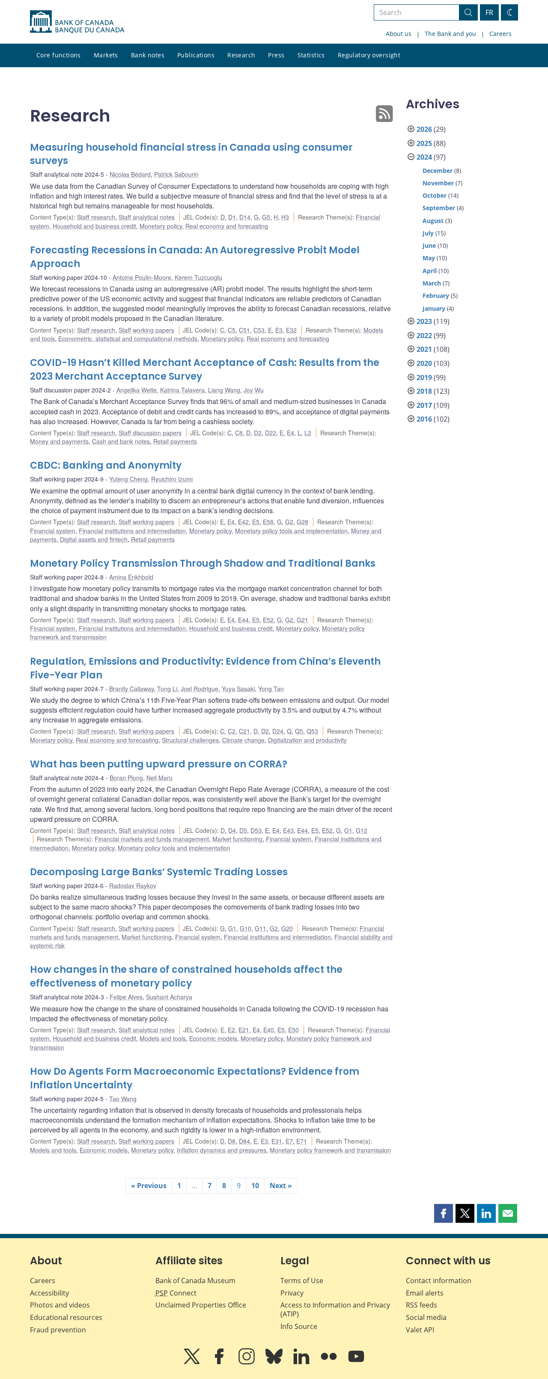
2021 (424, 349)
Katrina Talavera (182, 390)
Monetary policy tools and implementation (291, 530)
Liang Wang (224, 390)
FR (489, 12)
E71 (301, 1141)
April (430, 271)
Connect (176, 1293)
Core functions (58, 55)
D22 (270, 432)
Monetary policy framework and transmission (330, 1150)
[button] (443, 1213)
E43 (288, 830)
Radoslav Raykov (132, 885)
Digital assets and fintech (94, 539)
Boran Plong (126, 777)
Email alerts (425, 1293)
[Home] (77, 21)
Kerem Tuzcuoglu (198, 277)
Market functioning (237, 839)
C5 (231, 330)
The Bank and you (450, 34)
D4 (232, 830)
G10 (245, 928)
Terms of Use (301, 1280)
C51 (244, 330)
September (439, 208)
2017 (424, 405)
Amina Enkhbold (131, 577)
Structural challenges (190, 740)
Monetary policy (161, 226)
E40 (268, 1029)
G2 (289, 521)
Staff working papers (146, 330)
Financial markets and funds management (152, 839)
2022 (424, 335)
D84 (244, 1141)
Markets (106, 55)
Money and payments (59, 441)
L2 (307, 432)
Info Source (298, 1326)
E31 (276, 1141)
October (435, 195)
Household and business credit (94, 226)
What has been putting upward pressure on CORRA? (158, 764)
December (438, 170)
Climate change (243, 740)
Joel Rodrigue (199, 688)
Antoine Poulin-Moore (142, 277)
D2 (258, 432)
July (428, 233)
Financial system (52, 530)
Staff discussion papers (150, 432)
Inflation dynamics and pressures (221, 1150)
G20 (287, 928)
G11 (260, 928)
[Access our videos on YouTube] (356, 1362)
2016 (424, 419)
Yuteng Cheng (128, 479)
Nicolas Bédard (130, 174)
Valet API (420, 1329)
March (432, 283)
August (433, 221)
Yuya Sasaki (238, 688)
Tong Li (167, 688)
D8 (231, 1141)
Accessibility (49, 1293)
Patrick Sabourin (176, 174)
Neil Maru (159, 777)
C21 (244, 731)
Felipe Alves (126, 997)
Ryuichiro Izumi (172, 479)
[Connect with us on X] (192, 1362)
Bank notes (147, 55)
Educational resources (66, 1317)
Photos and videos (60, 1305)
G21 (302, 619)
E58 (268, 521)
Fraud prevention (58, 1329)
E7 (289, 1141)
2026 (424, 129)
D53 (256, 830)
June (429, 245)
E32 (291, 330)
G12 (361, 830)
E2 (231, 1029)
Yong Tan (271, 688)
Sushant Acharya (169, 997)
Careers (500, 34)
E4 (290, 432)
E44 (243, 619)
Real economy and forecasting (226, 226)
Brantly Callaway (131, 688)
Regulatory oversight (369, 55)
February (436, 295)
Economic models (213, 1038)
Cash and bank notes (121, 441)
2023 (424, 321)
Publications (195, 55)
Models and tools (163, 1038)
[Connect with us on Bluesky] (275, 1362)
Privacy (292, 1293)
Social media (426, 1317)
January (434, 308)
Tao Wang (123, 1098)
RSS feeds (421, 1305)
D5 (243, 830)
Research (241, 55)
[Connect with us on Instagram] (247, 1362)
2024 (424, 157)
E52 (268, 619)
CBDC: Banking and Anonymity (106, 465)
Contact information (438, 1280)
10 (255, 1185)
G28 (302, 521)
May (429, 258)
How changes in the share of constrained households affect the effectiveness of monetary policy (186, 976)
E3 (279, 330)
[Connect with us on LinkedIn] (302, 1362)
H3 (285, 217)
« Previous (149, 1185)
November (438, 183)
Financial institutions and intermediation (132, 530)
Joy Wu (254, 390)
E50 (293, 1029)
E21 (243, 1029)
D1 (232, 217)
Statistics (311, 55)
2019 (424, 377)
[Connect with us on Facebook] (220, 1362)
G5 (266, 217)
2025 (424, 143)
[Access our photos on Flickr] (329, 1362)
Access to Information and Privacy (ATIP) (335, 1309)
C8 (239, 432)
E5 (255, 521)
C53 (259, 330)
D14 (244, 217)
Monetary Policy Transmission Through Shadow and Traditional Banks (202, 563)
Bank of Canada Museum (195, 1280)
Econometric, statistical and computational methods (127, 338)
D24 (277, 731)
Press (276, 55)
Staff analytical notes (147, 217)
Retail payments (175, 441)
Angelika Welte (136, 390)
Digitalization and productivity (307, 740)
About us (398, 34)
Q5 (299, 731)
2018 (424, 391)
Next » (281, 1185)
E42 (243, 521)
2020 (424, 363)
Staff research (96, 217)
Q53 (312, 731)
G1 (348, 830)
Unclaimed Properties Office (200, 1305)
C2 (231, 731)
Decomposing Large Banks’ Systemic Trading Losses (159, 872)
